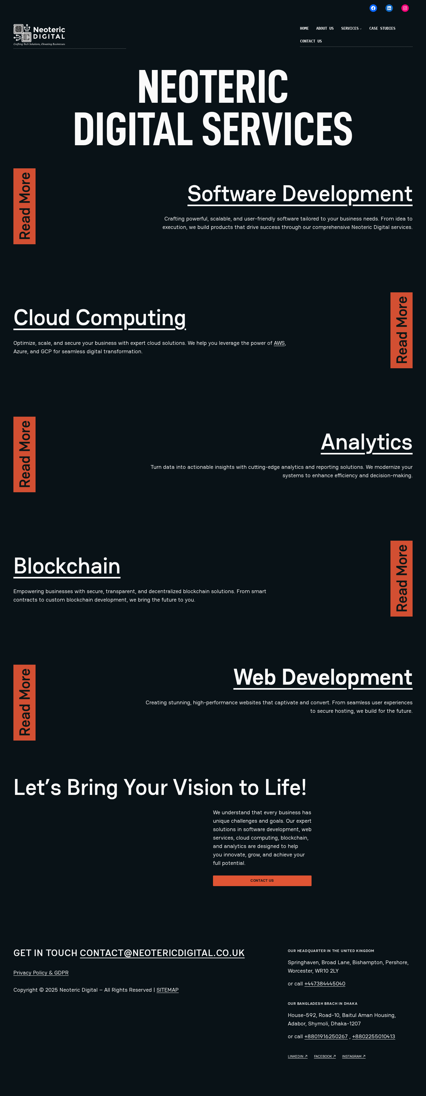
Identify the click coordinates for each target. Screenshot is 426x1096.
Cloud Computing (99, 317)
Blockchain (66, 565)
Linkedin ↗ (297, 1056)
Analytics (367, 441)
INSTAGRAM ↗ (353, 1056)
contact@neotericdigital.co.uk (162, 953)
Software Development (300, 193)
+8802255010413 (373, 1036)
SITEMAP (168, 989)
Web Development (323, 676)
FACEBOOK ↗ (325, 1056)
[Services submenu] (361, 28)
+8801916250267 (326, 1036)
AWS (279, 342)
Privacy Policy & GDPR (41, 972)
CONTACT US (262, 880)
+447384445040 (324, 983)
